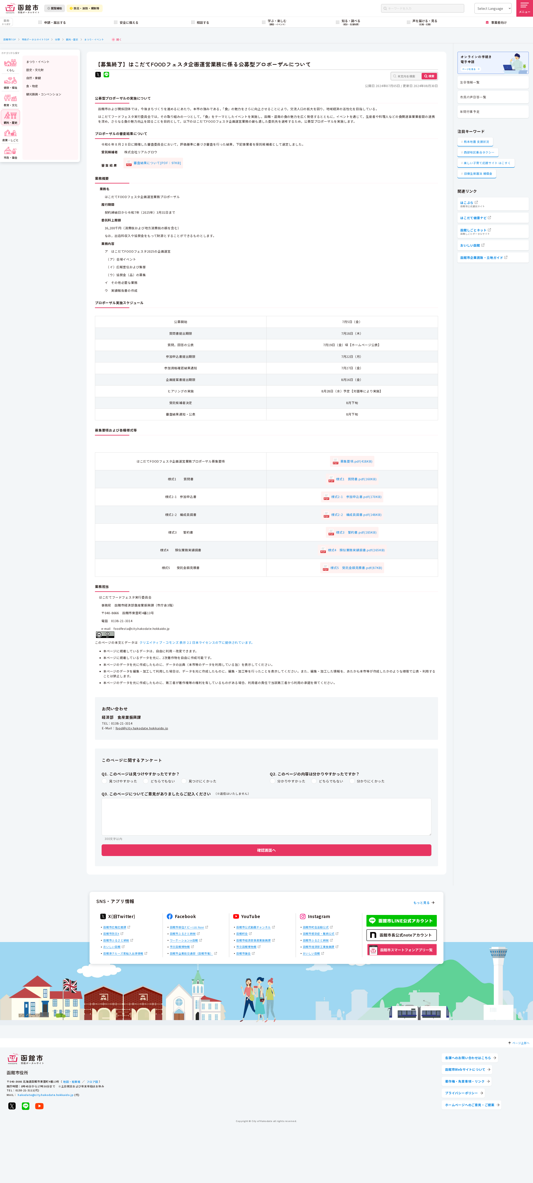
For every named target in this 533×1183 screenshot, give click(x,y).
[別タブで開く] (98, 75)
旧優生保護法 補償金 (478, 173)
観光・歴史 (72, 39)
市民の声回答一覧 (473, 97)
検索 (431, 76)
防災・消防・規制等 (87, 8)
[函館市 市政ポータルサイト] (22, 8)
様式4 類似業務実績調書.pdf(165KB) (356, 550)
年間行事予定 (470, 111)
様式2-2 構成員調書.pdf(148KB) (356, 514)
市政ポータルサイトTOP (35, 39)
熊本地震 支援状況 (476, 142)
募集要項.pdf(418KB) (356, 461)
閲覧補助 (56, 8)
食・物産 (32, 86)
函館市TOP (9, 39)
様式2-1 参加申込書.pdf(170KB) (356, 496)
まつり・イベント (94, 39)
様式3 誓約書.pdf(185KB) (356, 532)
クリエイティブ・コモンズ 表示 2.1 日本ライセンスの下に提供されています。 (196, 642)
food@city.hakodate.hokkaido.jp (142, 728)
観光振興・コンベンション (43, 94)
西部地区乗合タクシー (479, 152)
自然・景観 (33, 78)
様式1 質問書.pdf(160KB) (356, 479)
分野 (57, 39)
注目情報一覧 (470, 82)
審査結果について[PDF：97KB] (157, 163)
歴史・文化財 (35, 70)
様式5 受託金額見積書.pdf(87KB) (356, 567)
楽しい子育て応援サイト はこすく (487, 163)
